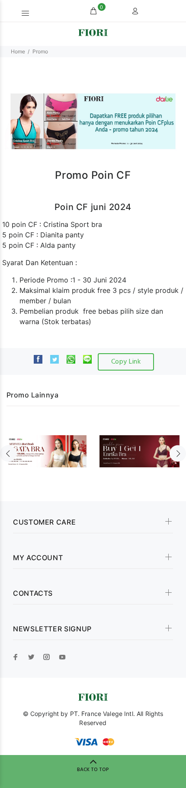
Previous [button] (8, 453)
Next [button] (178, 453)
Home (18, 51)
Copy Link (126, 362)
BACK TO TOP (93, 769)
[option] (46, 445)
